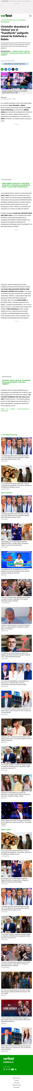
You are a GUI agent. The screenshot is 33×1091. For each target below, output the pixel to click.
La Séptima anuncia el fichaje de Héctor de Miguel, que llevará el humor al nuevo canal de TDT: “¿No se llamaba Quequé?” (15, 654)
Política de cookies (16, 1085)
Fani (7, 409)
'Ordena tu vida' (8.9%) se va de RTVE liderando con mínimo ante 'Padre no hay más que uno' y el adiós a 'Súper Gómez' (15, 794)
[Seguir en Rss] (16, 1069)
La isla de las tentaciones (23, 409)
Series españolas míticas (27, 1)
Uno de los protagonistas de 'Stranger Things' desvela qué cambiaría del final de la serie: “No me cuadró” (15, 991)
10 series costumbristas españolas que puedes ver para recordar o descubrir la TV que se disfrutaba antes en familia (15, 599)
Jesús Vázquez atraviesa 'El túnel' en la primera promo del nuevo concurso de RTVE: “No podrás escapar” (16, 822)
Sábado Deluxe (4, 410)
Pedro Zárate (4, 461)
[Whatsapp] (2, 69)
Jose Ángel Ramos (5, 489)
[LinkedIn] (16, 69)
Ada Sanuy (3, 825)
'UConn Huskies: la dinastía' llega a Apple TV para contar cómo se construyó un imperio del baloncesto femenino (15, 1019)
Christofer (12, 409)
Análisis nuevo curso (13, 1)
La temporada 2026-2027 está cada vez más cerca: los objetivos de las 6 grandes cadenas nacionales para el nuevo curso (15, 457)
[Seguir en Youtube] (12, 1069)
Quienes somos (16, 1078)
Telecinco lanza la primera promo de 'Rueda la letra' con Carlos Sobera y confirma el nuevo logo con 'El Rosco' (15, 627)
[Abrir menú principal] (30, 16)
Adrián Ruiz (4, 575)
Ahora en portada (6, 493)
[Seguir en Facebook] (6, 1069)
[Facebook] (5, 69)
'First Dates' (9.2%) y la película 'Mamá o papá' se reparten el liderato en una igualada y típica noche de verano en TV (16, 766)
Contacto (16, 1080)
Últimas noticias (6, 829)
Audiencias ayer (19, 1)
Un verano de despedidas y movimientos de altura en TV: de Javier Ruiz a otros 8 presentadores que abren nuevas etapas (15, 682)
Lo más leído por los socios (9, 434)
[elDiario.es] (8, 1062)
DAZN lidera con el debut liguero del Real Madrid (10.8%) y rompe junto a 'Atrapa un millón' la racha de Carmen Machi (14, 543)
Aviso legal (16, 1082)
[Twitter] (13, 69)
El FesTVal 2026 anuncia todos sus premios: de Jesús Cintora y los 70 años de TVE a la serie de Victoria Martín (16, 710)
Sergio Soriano (4, 630)
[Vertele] (8, 1058)
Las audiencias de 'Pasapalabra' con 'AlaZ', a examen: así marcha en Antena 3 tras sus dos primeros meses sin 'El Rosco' (15, 571)
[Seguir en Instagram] (9, 1069)
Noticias (3, 409)
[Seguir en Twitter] (4, 1069)
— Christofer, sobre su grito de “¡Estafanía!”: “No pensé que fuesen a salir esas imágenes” (15, 53)
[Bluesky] (9, 69)
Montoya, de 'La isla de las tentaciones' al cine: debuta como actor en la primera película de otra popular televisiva (16, 738)
